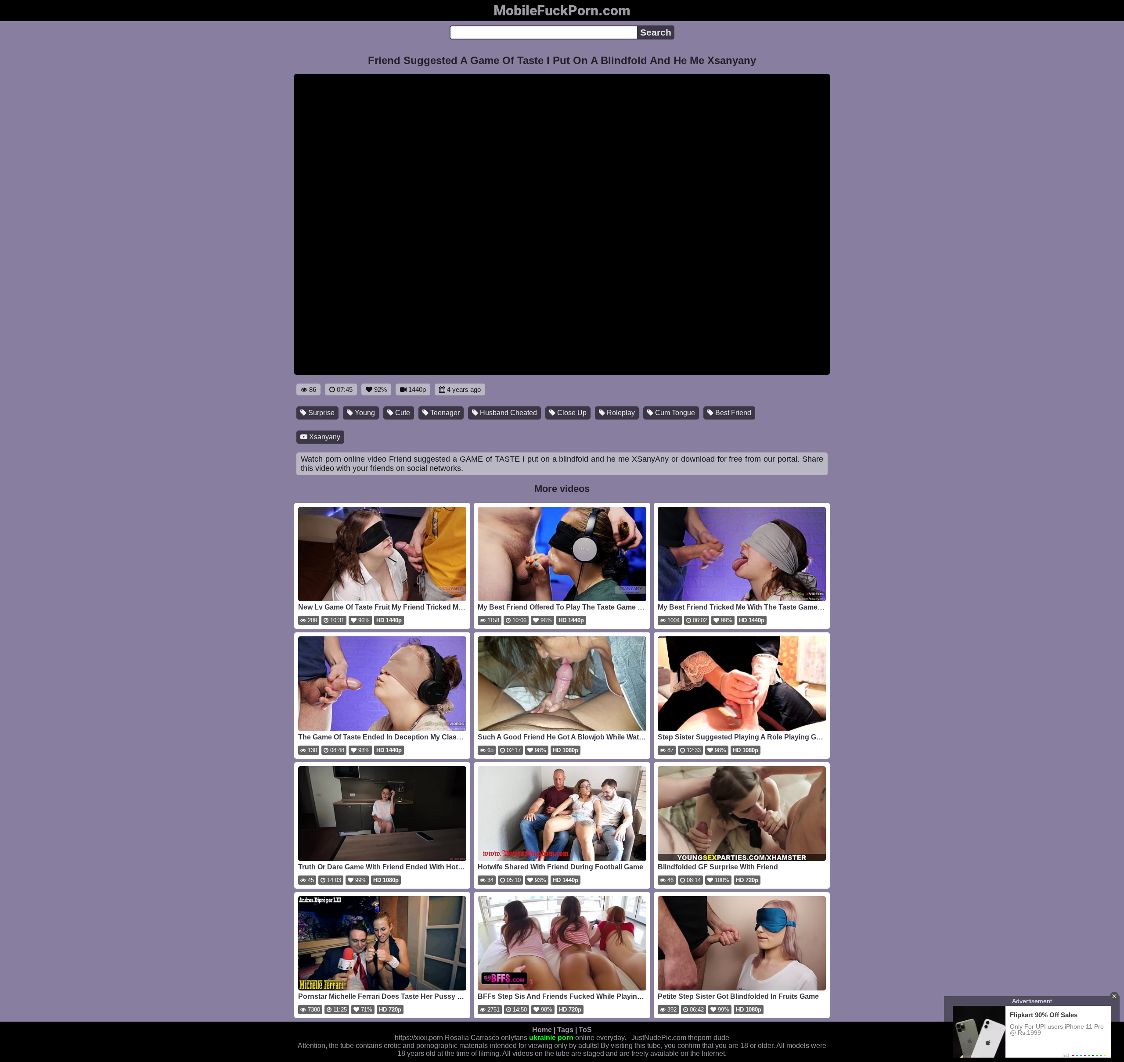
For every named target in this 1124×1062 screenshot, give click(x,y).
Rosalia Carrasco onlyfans (486, 1037)
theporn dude (708, 1037)
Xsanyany (323, 437)
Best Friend (732, 412)
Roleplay (620, 412)
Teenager (444, 412)
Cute (401, 412)
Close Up (571, 412)
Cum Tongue (674, 412)
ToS (585, 1029)
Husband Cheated (507, 412)
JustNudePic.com (658, 1037)
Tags (565, 1029)
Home (542, 1029)
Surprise (320, 412)
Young (364, 412)
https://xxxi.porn (419, 1037)
